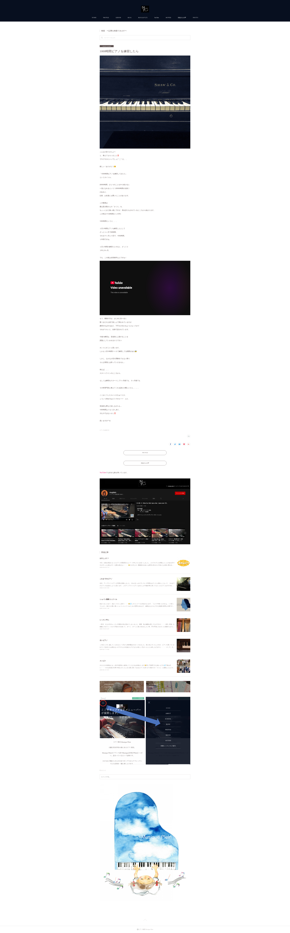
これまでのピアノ (106, 579)
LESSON (118, 17)
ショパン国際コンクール (108, 599)
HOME (94, 17)
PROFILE (106, 17)
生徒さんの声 (182, 17)
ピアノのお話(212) (104, 430)
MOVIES (168, 17)
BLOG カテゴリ (143, 17)
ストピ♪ (102, 661)
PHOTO (195, 17)
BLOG (129, 17)
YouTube (156, 17)
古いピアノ (104, 640)
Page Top (145, 920)
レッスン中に (104, 620)
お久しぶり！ (104, 558)
